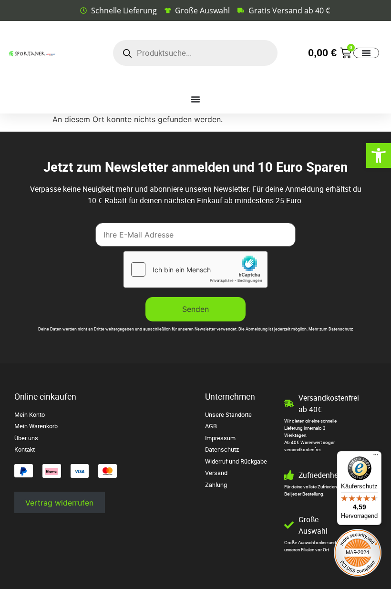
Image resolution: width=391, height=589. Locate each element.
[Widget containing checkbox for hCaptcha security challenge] (195, 269)
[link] (378, 155)
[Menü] (375, 457)
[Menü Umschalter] (366, 53)
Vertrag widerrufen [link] (59, 502)
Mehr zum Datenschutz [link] (331, 329)
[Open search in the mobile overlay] (195, 53)
